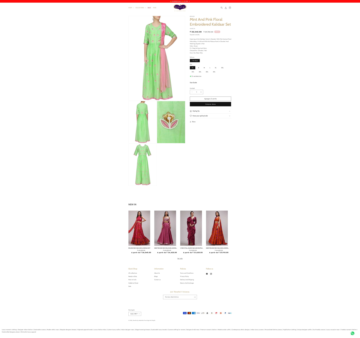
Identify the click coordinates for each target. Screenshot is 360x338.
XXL (222, 68)
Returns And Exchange (187, 283)
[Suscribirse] (195, 297)
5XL (207, 72)
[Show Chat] (353, 333)
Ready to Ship (132, 276)
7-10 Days (195, 61)
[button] (130, 8)
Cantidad (192, 88)
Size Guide (193, 83)
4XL (200, 72)
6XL (214, 72)
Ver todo (180, 258)
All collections (132, 273)
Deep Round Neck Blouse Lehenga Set (166, 248)
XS (192, 68)
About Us (157, 273)
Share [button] (193, 122)
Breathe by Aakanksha (138, 320)
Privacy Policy (184, 276)
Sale (129, 286)
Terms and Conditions (187, 273)
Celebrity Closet (133, 283)
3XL (193, 72)
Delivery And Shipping (187, 280)
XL (215, 68)
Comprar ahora (210, 104)
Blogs (156, 276)
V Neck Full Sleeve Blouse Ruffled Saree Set (192, 248)
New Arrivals (132, 280)
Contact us (157, 280)
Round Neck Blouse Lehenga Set (139, 248)
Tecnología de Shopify (149, 320)
